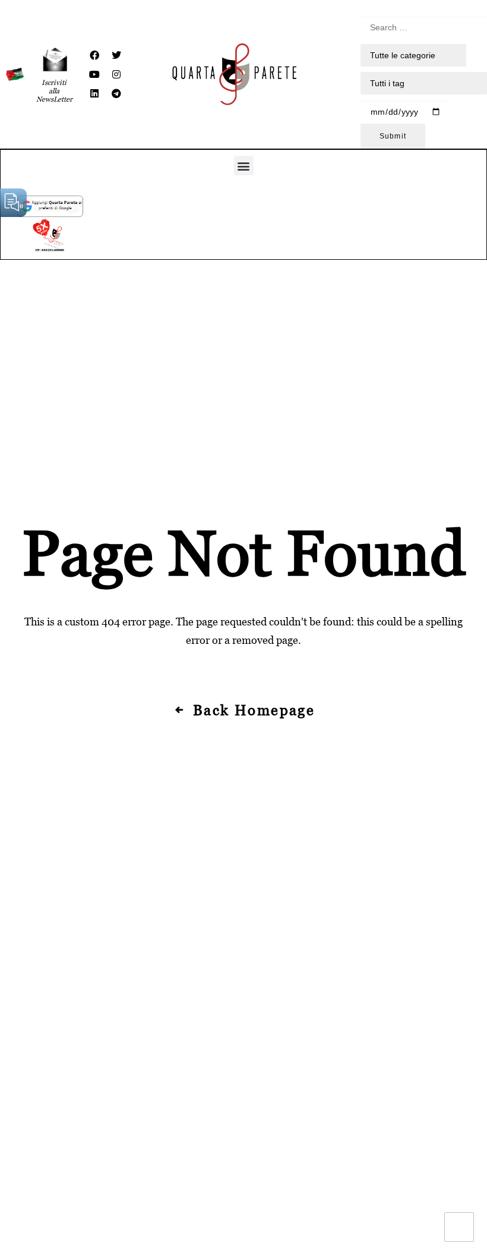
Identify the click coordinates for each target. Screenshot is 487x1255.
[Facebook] (94, 55)
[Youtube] (94, 74)
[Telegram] (116, 93)
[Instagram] (116, 74)
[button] (244, 165)
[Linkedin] (94, 93)
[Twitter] (116, 55)
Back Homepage (254, 710)
